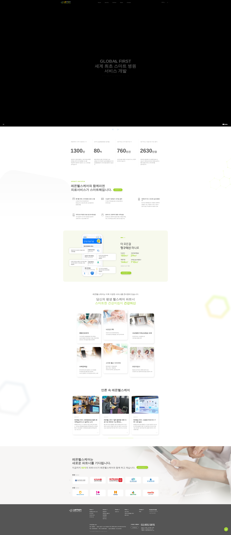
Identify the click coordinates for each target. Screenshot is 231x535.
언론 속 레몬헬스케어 (129, 513)
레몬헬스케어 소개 (93, 511)
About (91, 509)
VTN (169, 2)
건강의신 (105, 516)
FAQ (140, 511)
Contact (141, 509)
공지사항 (127, 511)
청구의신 (105, 518)
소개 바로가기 (117, 189)
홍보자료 (127, 515)
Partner (117, 509)
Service (104, 509)
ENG (166, 2)
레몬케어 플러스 (106, 513)
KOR (163, 2)
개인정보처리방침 (153, 509)
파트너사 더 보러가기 (141, 467)
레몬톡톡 (105, 515)
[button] (118, 129)
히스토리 (91, 513)
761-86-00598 (118, 528)
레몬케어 (105, 511)
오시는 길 (92, 516)
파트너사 (117, 511)
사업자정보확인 (152, 513)
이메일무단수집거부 (153, 511)
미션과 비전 (92, 515)
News (126, 509)
